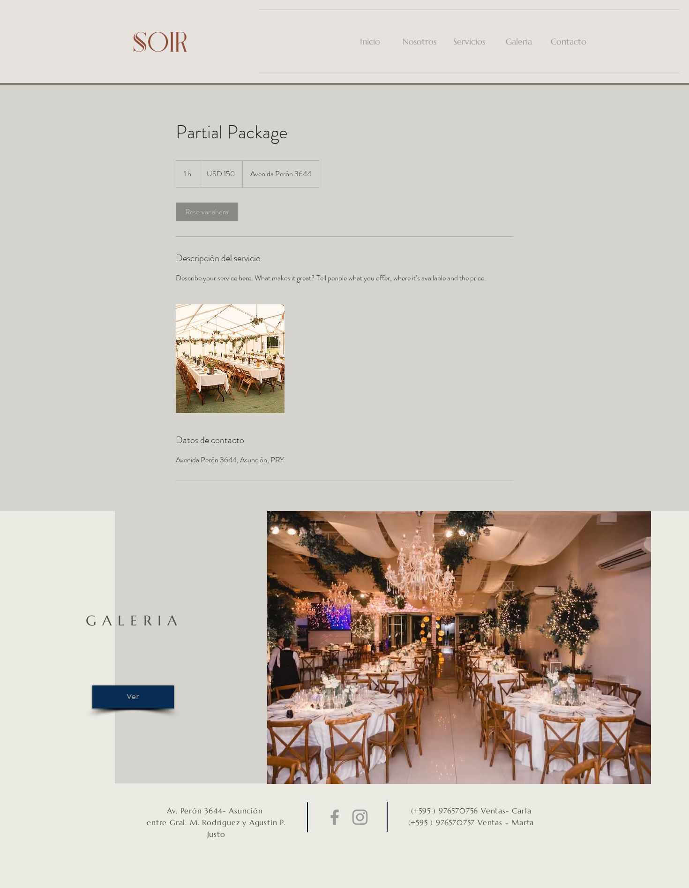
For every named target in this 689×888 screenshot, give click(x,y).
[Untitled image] (230, 358)
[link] (207, 212)
